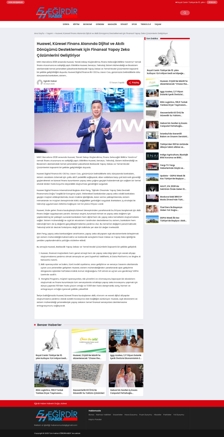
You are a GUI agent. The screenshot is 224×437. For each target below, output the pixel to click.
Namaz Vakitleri (103, 414)
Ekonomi (87, 24)
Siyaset (124, 24)
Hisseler (157, 414)
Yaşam (158, 24)
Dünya (66, 24)
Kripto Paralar (95, 419)
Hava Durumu (131, 414)
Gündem (100, 24)
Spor (134, 24)
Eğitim (76, 24)
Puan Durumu (145, 414)
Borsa (91, 414)
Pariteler (167, 414)
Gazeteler (118, 414)
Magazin (112, 24)
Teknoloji (146, 24)
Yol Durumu (178, 414)
